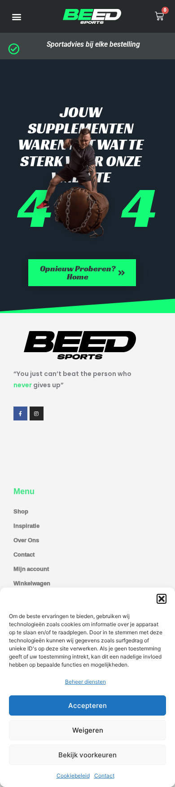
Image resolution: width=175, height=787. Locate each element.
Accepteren (87, 705)
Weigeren (87, 730)
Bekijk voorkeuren (87, 755)
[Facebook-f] (20, 413)
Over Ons (26, 540)
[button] (161, 598)
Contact (104, 775)
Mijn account (31, 568)
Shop (20, 511)
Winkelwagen (31, 583)
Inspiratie (26, 525)
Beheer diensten (85, 681)
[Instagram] (37, 413)
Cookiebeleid (73, 775)
